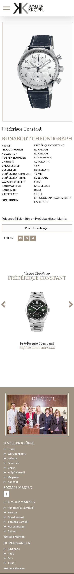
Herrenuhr (41, 169)
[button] (20, 238)
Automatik (41, 161)
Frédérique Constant (22, 129)
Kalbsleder (42, 185)
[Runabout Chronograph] (37, 71)
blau (37, 190)
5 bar (37, 181)
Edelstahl (41, 177)
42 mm (38, 173)
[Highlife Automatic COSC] (37, 312)
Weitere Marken (14, 536)
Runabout (41, 149)
